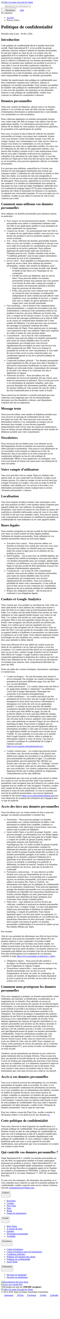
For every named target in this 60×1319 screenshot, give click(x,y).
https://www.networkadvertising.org (38, 795)
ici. (48, 1115)
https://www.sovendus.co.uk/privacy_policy (36, 956)
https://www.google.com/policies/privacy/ (25, 746)
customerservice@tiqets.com (21, 1188)
